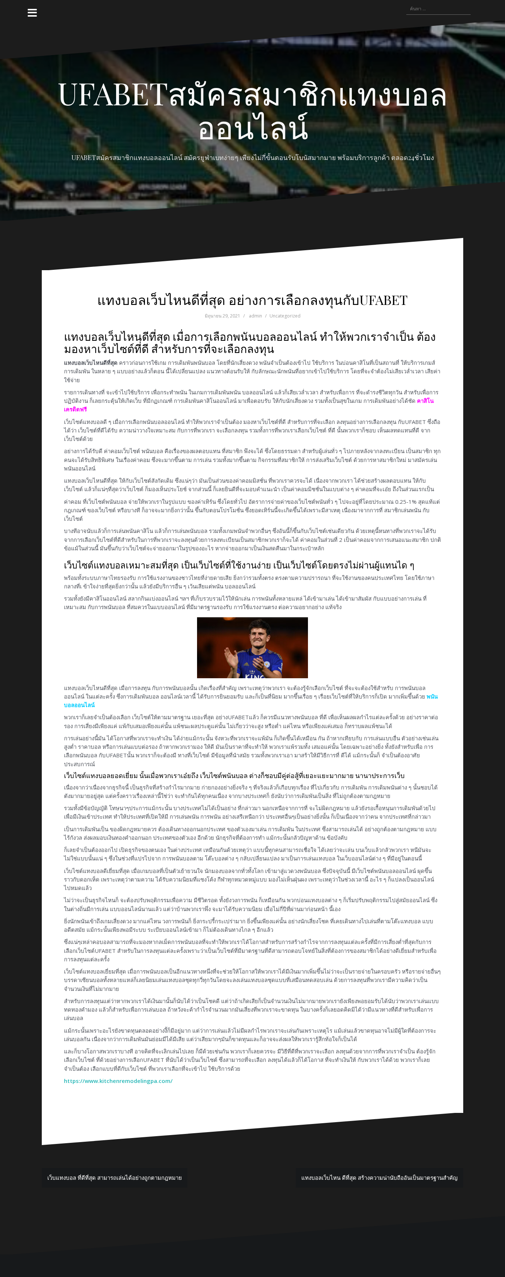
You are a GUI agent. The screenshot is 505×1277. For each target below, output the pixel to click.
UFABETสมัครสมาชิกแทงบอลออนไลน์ (253, 109)
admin (255, 316)
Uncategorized (285, 316)
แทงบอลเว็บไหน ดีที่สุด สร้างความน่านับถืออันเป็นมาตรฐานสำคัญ (379, 1177)
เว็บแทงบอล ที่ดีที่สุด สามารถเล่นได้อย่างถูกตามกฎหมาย (114, 1177)
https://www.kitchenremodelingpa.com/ (118, 1080)
